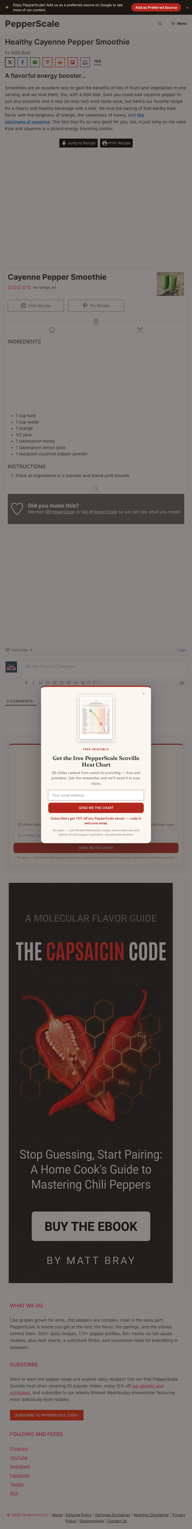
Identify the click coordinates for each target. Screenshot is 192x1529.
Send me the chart (96, 808)
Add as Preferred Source (156, 7)
